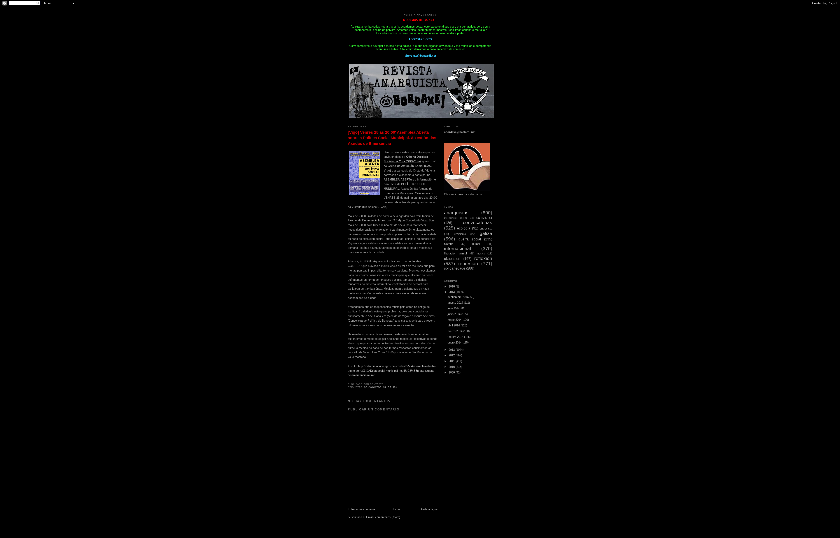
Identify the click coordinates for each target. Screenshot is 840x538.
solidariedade (454, 268)
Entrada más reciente (361, 509)
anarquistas (456, 212)
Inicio (396, 509)
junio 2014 (454, 314)
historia (448, 243)
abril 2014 (454, 325)
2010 (452, 366)
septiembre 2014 (458, 297)
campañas (484, 217)
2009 (452, 372)
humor (476, 243)
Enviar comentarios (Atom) (383, 517)
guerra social (469, 239)
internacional (457, 248)
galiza (392, 387)
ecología (463, 228)
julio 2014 (454, 308)
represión (468, 263)
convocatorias (375, 387)
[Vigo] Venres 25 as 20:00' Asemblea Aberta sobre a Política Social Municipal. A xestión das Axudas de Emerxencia (392, 138)
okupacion (452, 259)
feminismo (460, 234)
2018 (452, 286)
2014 (452, 292)
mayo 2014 (455, 319)
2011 (452, 361)
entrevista (486, 228)
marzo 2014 (455, 331)
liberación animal (455, 253)
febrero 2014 (456, 336)
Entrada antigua (428, 509)
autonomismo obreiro (455, 218)
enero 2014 (455, 342)
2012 (452, 355)
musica (481, 253)
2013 (452, 349)
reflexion (483, 258)
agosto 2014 (456, 302)
